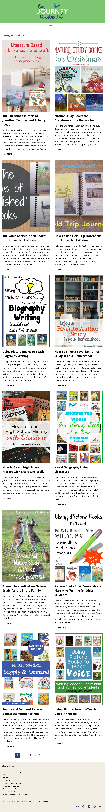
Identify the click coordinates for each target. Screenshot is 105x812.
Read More (8, 154)
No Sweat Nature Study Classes (13, 783)
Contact (5, 769)
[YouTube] (100, 806)
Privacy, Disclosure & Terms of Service (15, 795)
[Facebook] (83, 806)
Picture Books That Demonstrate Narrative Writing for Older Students (78, 590)
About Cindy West (8, 766)
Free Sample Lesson (9, 780)
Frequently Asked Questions (11, 792)
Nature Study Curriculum (10, 786)
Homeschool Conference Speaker (13, 772)
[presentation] (26, 76)
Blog (4, 775)
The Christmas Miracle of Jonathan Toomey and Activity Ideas (23, 120)
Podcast (5, 777)
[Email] (77, 806)
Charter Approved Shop (10, 789)
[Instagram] (88, 806)
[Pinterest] (94, 806)
